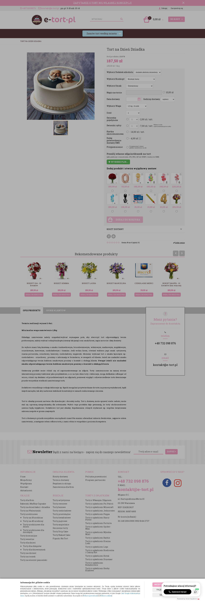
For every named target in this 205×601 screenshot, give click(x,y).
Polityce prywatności (90, 596)
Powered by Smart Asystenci (188, 599)
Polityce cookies (106, 596)
